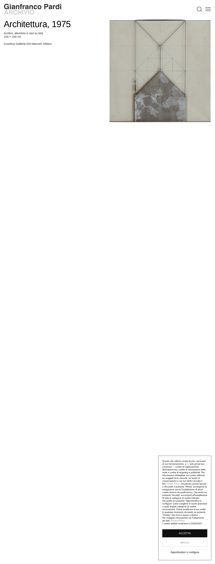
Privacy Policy (177, 520)
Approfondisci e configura (185, 552)
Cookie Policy (172, 483)
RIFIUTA (185, 542)
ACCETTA (185, 533)
